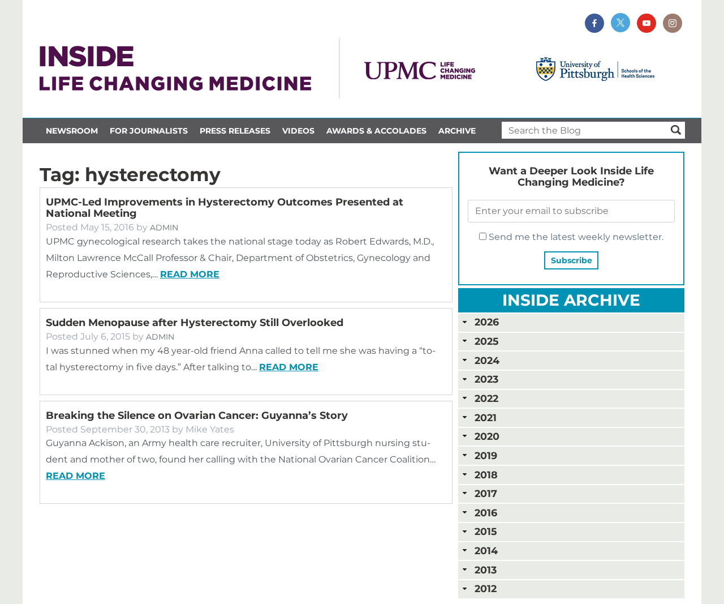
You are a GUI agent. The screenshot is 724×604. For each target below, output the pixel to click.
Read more (189, 274)
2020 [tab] (487, 436)
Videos (298, 131)
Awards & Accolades (376, 131)
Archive (457, 131)
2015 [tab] (486, 531)
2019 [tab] (486, 455)
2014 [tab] (486, 550)
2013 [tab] (486, 570)
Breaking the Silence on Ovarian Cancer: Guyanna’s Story (197, 415)
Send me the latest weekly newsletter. (574, 237)
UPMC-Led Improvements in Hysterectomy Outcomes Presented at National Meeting (224, 208)
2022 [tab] (486, 398)
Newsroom (72, 131)
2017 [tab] (486, 493)
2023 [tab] (486, 379)
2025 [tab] (486, 341)
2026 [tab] (487, 322)
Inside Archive (571, 300)
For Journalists (149, 131)
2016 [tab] (486, 513)
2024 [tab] (487, 360)
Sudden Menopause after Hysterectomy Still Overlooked (194, 322)
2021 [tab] (486, 417)
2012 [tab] (486, 588)
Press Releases (235, 131)
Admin (164, 227)
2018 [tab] (486, 475)
